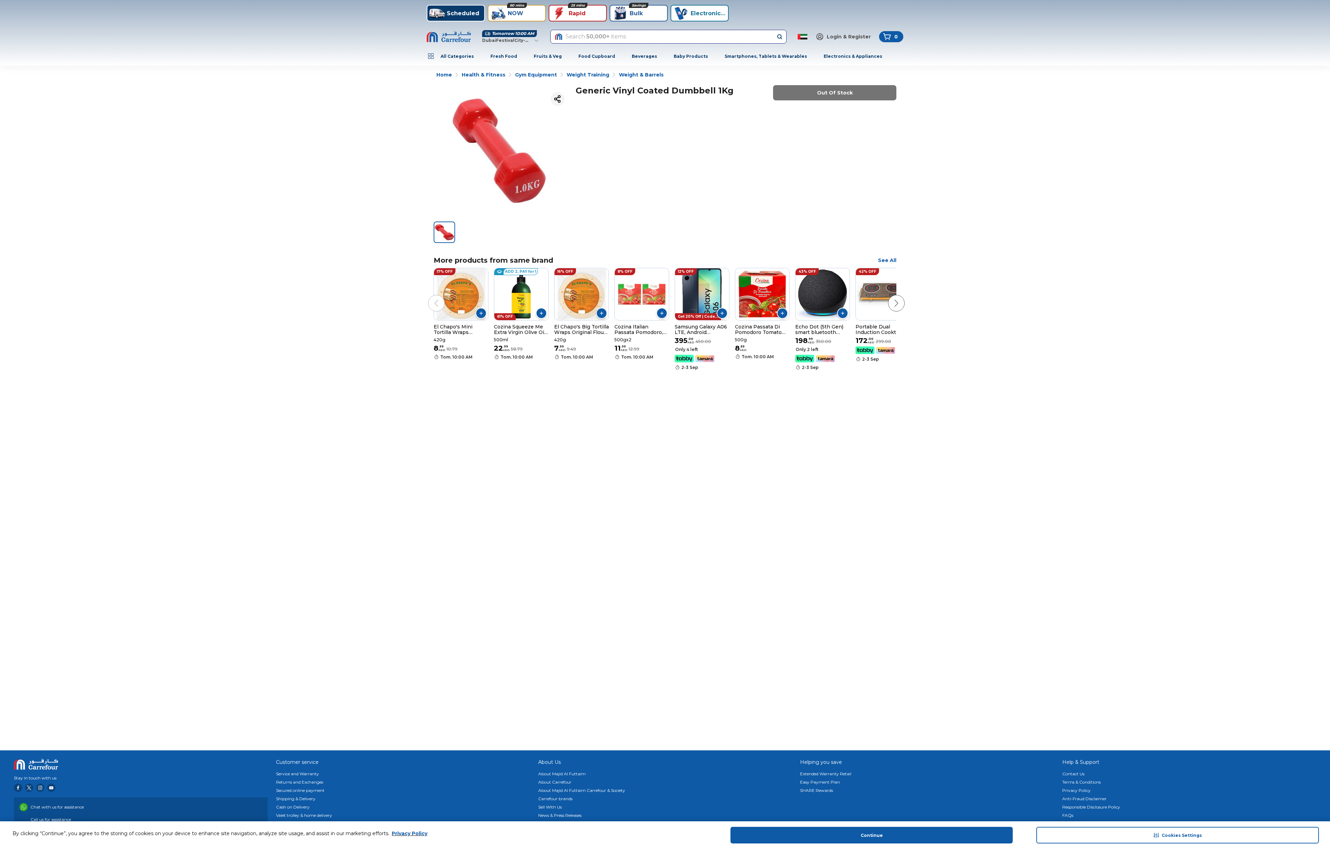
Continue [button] (872, 835)
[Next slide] (889, 296)
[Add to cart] (481, 313)
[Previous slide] (429, 296)
